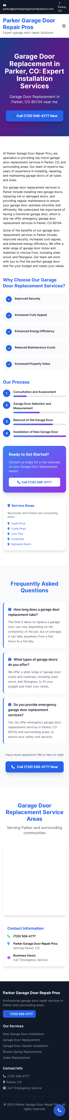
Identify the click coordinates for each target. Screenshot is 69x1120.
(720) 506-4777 (24, 936)
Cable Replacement (16, 1057)
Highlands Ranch (21, 544)
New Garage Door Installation (23, 1034)
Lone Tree (17, 533)
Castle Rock (18, 523)
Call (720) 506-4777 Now (37, 767)
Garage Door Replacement (21, 1040)
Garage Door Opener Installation (25, 1046)
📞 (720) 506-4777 (19, 1014)
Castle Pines (18, 528)
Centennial (17, 538)
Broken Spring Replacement (22, 1052)
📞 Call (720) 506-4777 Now (34, 116)
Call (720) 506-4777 (37, 482)
